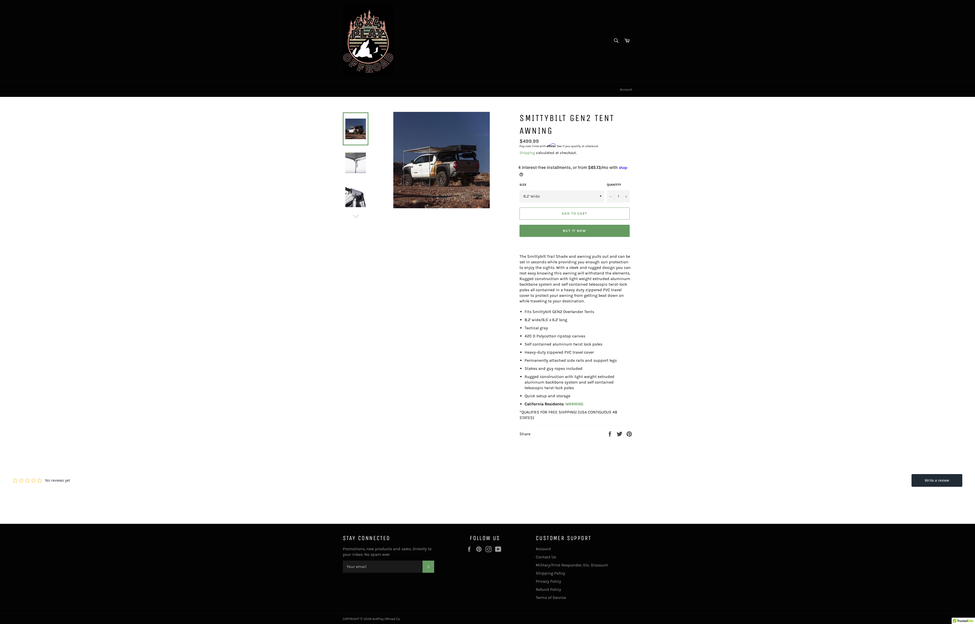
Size (522, 184)
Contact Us (546, 556)
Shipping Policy (550, 573)
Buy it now (575, 231)
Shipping (527, 152)
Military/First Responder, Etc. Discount (572, 565)
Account (626, 89)
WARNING (574, 404)
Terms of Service (551, 597)
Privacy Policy (548, 581)
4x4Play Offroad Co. (386, 619)
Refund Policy (548, 589)
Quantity (614, 184)
